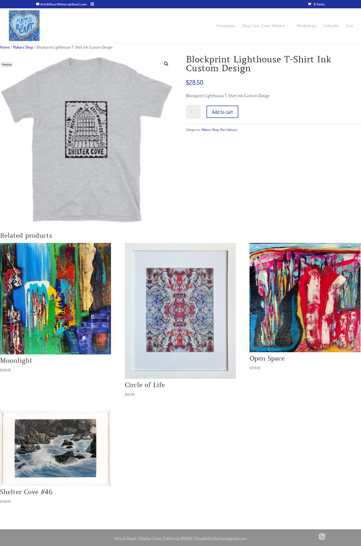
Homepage (225, 26)
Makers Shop (23, 47)
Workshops (307, 26)
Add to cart (222, 112)
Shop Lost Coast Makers (263, 26)
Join (349, 26)
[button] (166, 63)
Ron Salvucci (228, 129)
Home (5, 47)
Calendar (331, 26)
